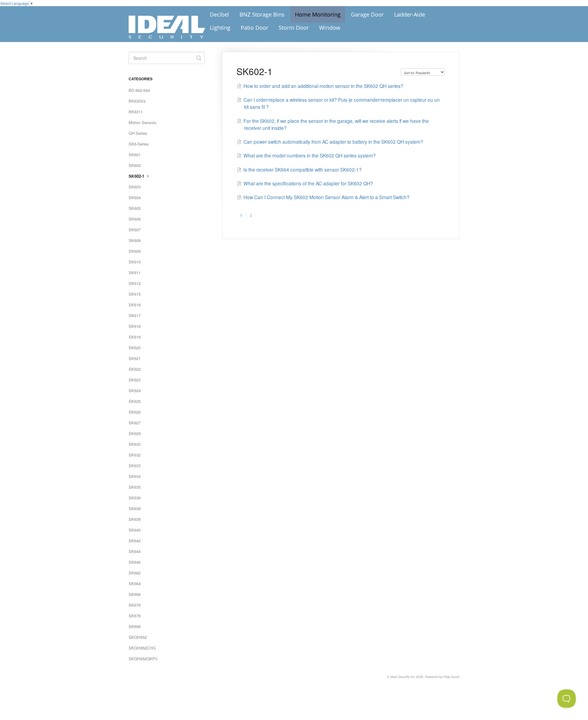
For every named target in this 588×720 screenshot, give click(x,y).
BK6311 (136, 112)
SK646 (135, 562)
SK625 (135, 401)
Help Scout (451, 676)
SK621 (135, 358)
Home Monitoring (318, 14)
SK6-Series (139, 144)
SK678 (135, 616)
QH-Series (138, 133)
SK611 (135, 272)
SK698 (135, 626)
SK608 (135, 240)
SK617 (135, 315)
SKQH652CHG (142, 648)
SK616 (135, 305)
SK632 (135, 455)
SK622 (135, 369)
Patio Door (254, 27)
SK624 (135, 390)
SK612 (135, 283)
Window (329, 27)
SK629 (135, 433)
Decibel (219, 14)
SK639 (135, 519)
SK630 (135, 444)
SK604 (135, 197)
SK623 (135, 380)
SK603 (135, 187)
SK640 (135, 530)
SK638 (135, 508)
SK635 (135, 487)
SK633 (135, 465)
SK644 (135, 551)
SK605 (135, 208)
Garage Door (367, 14)
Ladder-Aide (409, 14)
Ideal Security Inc (402, 676)
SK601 (135, 154)
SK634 (135, 476)
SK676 (135, 605)
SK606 (135, 219)
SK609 (135, 251)
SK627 (135, 423)
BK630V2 (137, 101)
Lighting (220, 27)
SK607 (135, 230)
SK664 (135, 583)
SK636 (135, 498)
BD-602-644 (139, 90)
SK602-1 (137, 176)
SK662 (135, 573)
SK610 (135, 262)
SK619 (135, 337)
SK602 (135, 165)
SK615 (135, 294)
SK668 (135, 594)
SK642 (135, 541)
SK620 (135, 348)
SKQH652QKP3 (143, 658)
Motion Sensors (142, 122)
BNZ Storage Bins (262, 14)
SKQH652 (138, 637)
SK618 (135, 326)
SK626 (135, 412)
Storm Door (294, 27)
